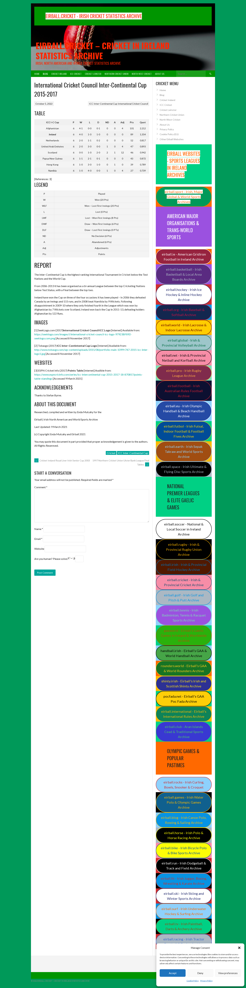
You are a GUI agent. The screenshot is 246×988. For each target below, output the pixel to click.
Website (39, 548)
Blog (45, 73)
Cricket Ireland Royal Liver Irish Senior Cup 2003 (62, 460)
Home (36, 73)
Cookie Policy (193, 980)
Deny (200, 973)
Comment (40, 487)
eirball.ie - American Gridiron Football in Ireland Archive (184, 256)
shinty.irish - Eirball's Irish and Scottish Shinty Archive (183, 683)
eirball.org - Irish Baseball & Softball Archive (183, 312)
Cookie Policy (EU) (169, 134)
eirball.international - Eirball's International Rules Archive (183, 713)
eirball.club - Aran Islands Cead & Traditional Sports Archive (183, 732)
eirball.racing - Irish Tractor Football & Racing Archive (183, 941)
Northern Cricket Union (116, 73)
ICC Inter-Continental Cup (103, 103)
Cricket (111, 453)
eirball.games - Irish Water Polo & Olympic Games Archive (183, 802)
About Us (159, 73)
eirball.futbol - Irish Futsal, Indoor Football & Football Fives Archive (184, 431)
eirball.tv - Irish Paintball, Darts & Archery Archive (184, 926)
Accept (173, 973)
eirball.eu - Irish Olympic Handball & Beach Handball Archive (183, 411)
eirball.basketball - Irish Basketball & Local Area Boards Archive (184, 274)
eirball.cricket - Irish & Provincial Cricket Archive (184, 582)
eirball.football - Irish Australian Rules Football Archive (184, 391)
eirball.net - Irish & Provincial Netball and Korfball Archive (184, 357)
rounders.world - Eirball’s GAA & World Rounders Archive (184, 668)
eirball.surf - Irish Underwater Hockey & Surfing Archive (183, 911)
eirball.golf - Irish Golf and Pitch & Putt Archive (184, 597)
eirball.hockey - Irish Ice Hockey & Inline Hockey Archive (184, 295)
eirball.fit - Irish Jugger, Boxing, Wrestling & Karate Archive (184, 880)
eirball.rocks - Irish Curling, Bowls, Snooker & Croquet (183, 784)
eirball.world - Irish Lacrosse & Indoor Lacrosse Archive (184, 327)
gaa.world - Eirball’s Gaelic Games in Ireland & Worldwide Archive (184, 635)
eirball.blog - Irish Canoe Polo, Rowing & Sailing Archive (184, 820)
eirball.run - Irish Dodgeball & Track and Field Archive (184, 865)
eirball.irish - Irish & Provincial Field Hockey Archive (184, 567)
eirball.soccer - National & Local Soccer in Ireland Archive (183, 529)
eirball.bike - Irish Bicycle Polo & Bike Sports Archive (184, 850)
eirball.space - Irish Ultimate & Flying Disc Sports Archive (184, 469)
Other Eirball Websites (172, 139)
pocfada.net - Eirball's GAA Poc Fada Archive (183, 698)
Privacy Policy (206, 980)
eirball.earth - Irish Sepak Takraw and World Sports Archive (184, 451)
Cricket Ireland (59, 73)
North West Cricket (142, 73)
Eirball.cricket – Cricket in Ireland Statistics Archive (103, 51)
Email (38, 538)
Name (38, 528)
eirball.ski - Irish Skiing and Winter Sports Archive (184, 895)
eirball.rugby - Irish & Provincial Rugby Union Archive (183, 549)
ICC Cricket (75, 73)
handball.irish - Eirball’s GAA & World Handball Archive (184, 653)
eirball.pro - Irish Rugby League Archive (183, 373)
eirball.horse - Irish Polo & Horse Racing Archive (183, 835)
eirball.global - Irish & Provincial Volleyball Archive (184, 342)
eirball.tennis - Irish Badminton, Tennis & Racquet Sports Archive (184, 615)
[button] (239, 947)
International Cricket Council (133, 103)
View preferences (228, 973)
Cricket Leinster (93, 73)
